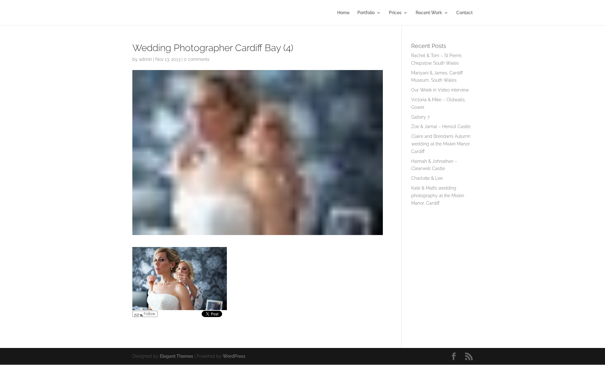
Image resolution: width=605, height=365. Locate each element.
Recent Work (429, 12)
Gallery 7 (420, 117)
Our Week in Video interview (440, 89)
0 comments (197, 59)
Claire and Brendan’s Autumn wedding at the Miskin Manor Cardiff (440, 144)
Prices (395, 12)
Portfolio (366, 12)
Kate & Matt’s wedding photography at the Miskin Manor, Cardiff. (437, 195)
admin (145, 59)
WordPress (234, 356)
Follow (149, 314)
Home (343, 12)
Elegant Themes (176, 356)
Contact (464, 12)
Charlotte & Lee (427, 178)
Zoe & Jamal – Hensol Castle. (441, 126)
